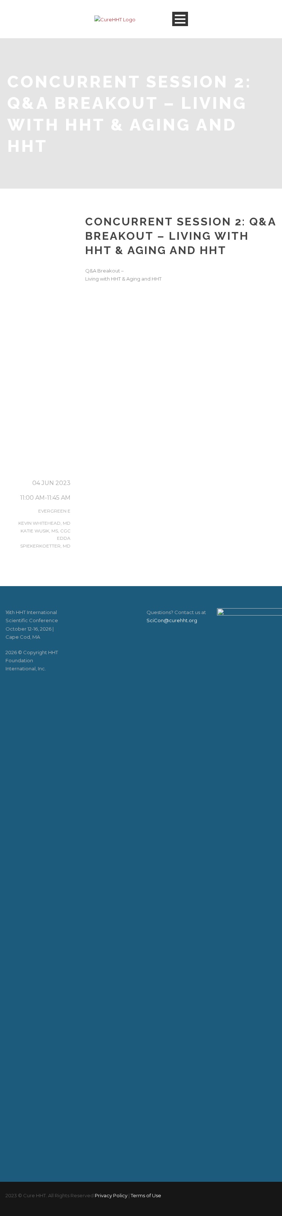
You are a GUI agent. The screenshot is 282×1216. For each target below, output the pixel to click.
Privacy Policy (111, 1195)
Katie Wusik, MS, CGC (45, 531)
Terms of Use (146, 1195)
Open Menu (180, 19)
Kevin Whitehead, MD (44, 523)
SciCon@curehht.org (172, 620)
